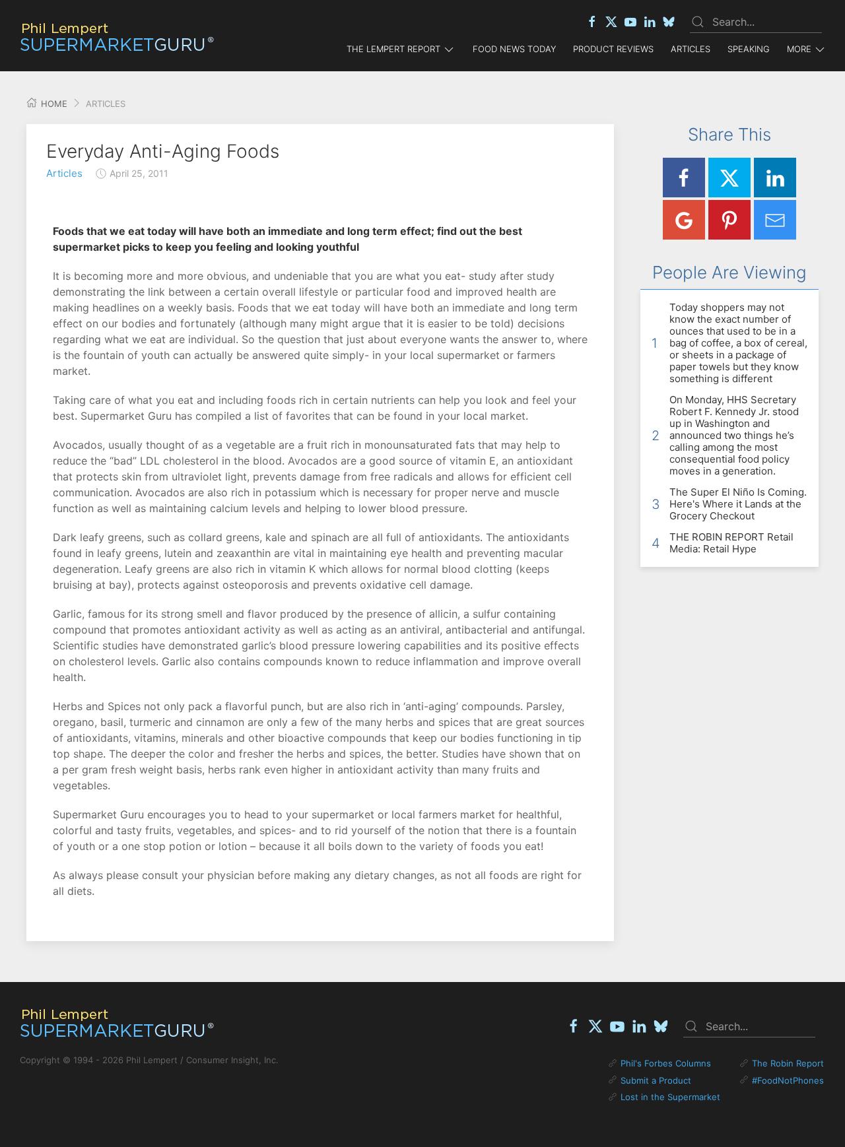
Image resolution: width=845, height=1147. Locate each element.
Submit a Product (656, 1080)
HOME (52, 103)
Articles (690, 49)
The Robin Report (788, 1063)
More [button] (799, 49)
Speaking (748, 49)
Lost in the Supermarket (670, 1097)
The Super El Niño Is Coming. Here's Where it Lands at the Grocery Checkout (738, 504)
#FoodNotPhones (788, 1080)
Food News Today (514, 49)
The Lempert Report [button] (393, 49)
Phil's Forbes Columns (666, 1063)
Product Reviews (613, 49)
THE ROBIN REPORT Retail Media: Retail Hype (731, 543)
